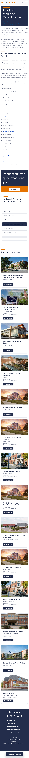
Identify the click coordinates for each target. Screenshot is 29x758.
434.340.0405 (9, 318)
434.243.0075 (9, 700)
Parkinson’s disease (8, 131)
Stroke (4, 162)
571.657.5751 (9, 670)
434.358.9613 (9, 608)
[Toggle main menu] (26, 2)
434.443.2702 (9, 576)
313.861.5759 (9, 384)
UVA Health (10, 720)
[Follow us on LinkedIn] (21, 716)
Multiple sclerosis (7, 116)
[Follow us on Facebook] (8, 716)
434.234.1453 (9, 544)
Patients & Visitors (12, 726)
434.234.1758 (9, 448)
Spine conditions (7, 156)
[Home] (8, 3)
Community (10, 723)
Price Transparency (14, 741)
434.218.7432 (9, 480)
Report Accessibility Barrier (14, 739)
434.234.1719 (9, 414)
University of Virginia (13, 729)
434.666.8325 (9, 512)
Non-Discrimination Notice (14, 732)
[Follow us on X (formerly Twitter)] (11, 716)
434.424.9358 (9, 284)
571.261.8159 (9, 640)
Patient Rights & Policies (14, 735)
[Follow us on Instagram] (14, 716)
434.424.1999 (9, 350)
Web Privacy (14, 737)
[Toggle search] (22, 2)
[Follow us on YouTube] (18, 716)
